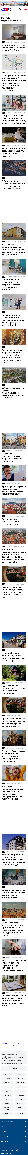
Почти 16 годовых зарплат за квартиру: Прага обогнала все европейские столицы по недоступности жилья (13, 929)
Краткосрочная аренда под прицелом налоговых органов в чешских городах (14, 490)
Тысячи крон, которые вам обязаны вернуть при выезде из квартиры (13, 152)
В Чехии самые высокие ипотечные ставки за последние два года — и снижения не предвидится (14, 249)
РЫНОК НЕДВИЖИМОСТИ (19, 42)
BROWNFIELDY (4, 1126)
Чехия (7, 1074)
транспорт (20, 1103)
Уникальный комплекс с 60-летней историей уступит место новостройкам (13, 894)
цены (7, 1099)
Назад (5, 1043)
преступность (20, 1087)
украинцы (20, 1107)
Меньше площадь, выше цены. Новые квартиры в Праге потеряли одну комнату (11, 285)
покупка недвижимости (7, 1108)
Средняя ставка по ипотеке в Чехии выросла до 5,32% (11, 521)
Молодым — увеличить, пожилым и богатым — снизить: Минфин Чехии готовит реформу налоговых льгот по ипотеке (14, 792)
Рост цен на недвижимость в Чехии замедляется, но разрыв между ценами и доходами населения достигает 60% (14, 555)
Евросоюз (7, 1095)
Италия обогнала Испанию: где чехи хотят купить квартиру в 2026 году (13, 657)
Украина (7, 1083)
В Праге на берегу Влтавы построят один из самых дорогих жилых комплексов (13, 185)
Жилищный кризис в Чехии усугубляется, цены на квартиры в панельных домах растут (12, 592)
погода (20, 1099)
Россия (20, 1079)
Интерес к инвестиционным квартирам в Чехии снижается (12, 457)
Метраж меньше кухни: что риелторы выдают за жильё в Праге (14, 47)
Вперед (14, 1045)
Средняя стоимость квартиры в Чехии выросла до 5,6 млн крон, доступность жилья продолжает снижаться (12, 356)
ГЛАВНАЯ (3, 13)
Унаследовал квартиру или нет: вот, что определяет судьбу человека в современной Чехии (14, 965)
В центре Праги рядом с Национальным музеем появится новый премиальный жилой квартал (13, 756)
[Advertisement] (14, 207)
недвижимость (21, 1095)
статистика (20, 1113)
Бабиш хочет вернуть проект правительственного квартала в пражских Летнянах (13, 393)
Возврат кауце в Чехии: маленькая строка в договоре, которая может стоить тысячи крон (14, 1000)
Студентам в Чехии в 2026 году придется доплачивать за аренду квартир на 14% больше (14, 119)
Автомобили (7, 1087)
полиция (7, 1079)
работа (20, 1091)
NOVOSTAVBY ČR (4, 1131)
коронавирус (20, 1083)
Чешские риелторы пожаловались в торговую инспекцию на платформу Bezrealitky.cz (13, 320)
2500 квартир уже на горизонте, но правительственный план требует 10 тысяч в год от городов (13, 860)
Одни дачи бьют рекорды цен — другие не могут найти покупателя (13, 689)
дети (7, 1091)
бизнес (7, 1103)
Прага (20, 1074)
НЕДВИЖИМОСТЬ (11, 13)
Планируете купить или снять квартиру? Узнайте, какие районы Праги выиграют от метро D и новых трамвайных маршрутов (14, 83)
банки (7, 1113)
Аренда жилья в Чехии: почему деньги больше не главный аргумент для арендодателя (14, 722)
